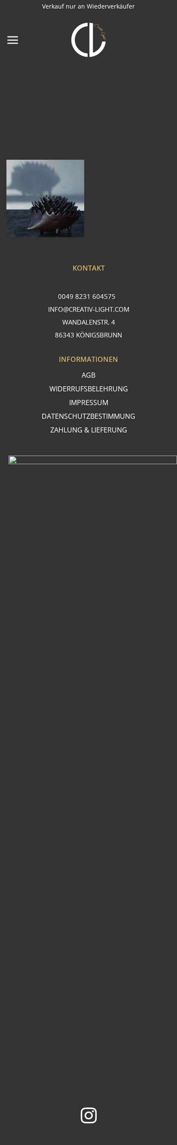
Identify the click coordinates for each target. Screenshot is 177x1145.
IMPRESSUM (88, 402)
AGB (88, 375)
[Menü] (12, 40)
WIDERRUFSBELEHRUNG (88, 389)
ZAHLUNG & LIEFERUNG (88, 430)
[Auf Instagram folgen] (89, 1117)
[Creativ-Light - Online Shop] (88, 40)
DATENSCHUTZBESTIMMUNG (88, 416)
